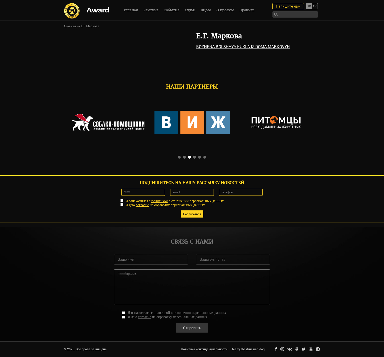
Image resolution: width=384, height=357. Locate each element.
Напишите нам (288, 6)
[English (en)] (315, 6)
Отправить (192, 327)
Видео (206, 10)
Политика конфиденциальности (204, 349)
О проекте (225, 10)
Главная (131, 10)
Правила (246, 10)
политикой (159, 201)
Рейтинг (150, 10)
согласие (142, 205)
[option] (108, 122)
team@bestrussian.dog (248, 349)
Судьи (190, 10)
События (172, 10)
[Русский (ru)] (309, 6)
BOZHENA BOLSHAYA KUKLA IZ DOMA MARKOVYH (243, 46)
